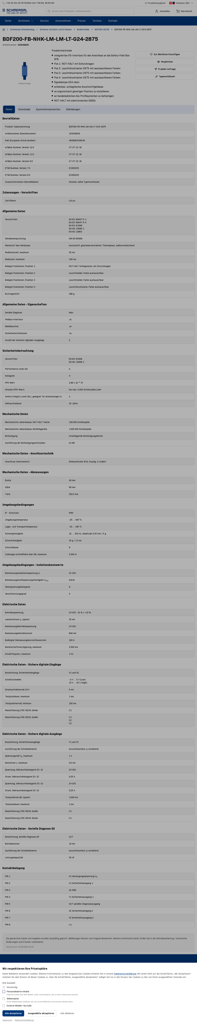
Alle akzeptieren (13, 1013)
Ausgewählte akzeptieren (41, 1013)
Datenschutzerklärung (125, 973)
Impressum (7, 1020)
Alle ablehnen (67, 1013)
